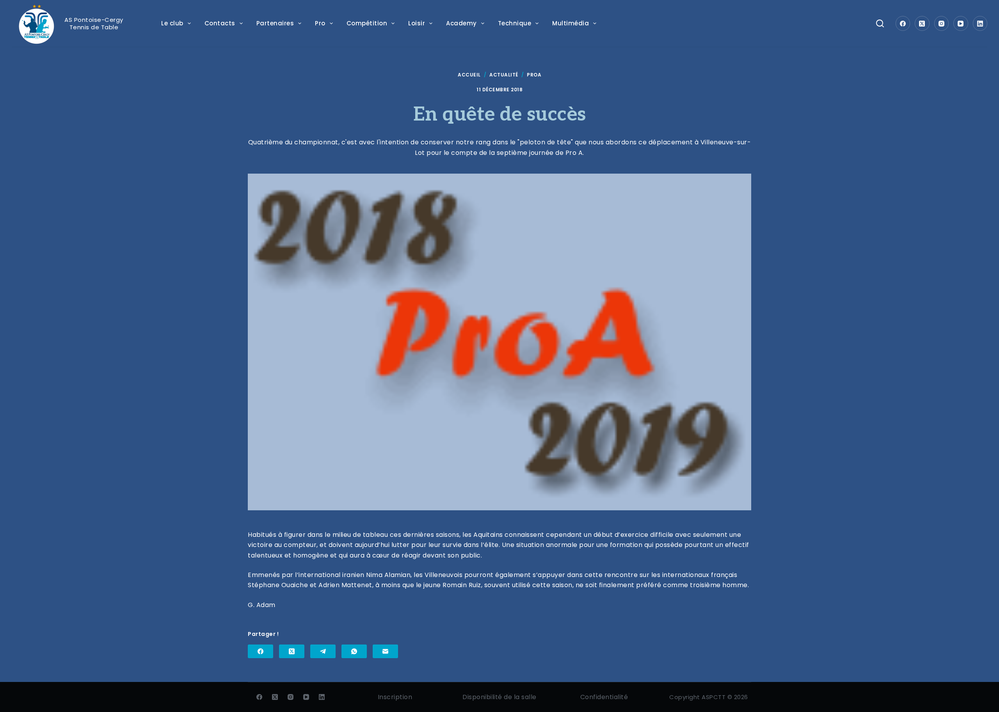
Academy (461, 23)
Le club (172, 23)
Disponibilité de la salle (499, 696)
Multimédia (570, 23)
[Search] (880, 23)
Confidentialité (604, 696)
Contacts (219, 23)
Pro (320, 23)
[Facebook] (903, 23)
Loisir (416, 23)
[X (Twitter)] (922, 23)
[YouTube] (960, 23)
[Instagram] (941, 23)
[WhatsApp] (354, 651)
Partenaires (275, 23)
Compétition (367, 23)
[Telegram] (323, 651)
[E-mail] (385, 651)
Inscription (395, 696)
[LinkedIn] (980, 23)
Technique (514, 23)
